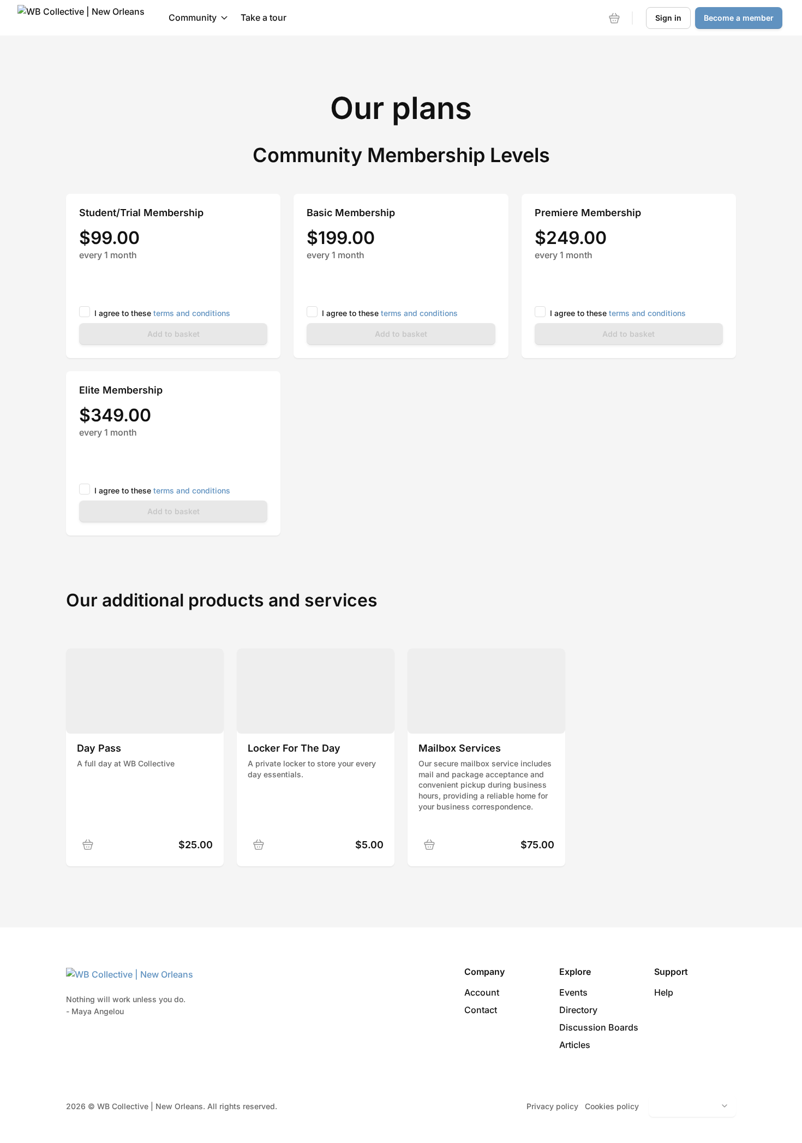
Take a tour (263, 17)
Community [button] (193, 17)
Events (573, 992)
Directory (578, 1009)
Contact (480, 1009)
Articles (574, 1044)
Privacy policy (552, 1106)
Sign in (668, 17)
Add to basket (173, 333)
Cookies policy (612, 1106)
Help (663, 992)
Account (481, 992)
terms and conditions (191, 313)
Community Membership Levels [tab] (401, 155)
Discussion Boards (598, 1027)
